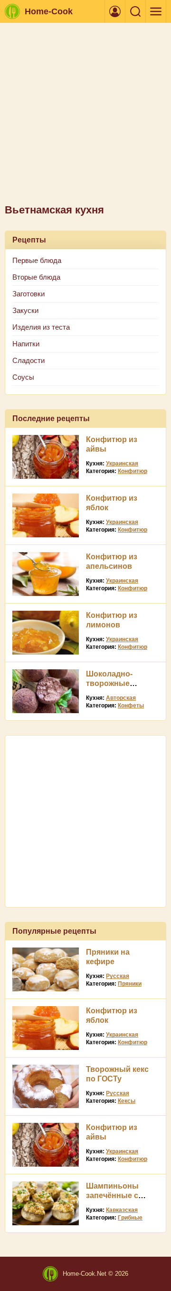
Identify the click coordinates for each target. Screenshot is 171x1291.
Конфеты (131, 705)
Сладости (28, 360)
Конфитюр (132, 471)
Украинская (122, 463)
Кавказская (122, 1210)
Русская (117, 976)
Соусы (23, 377)
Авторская (121, 698)
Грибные (130, 1217)
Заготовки (28, 294)
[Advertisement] (85, 118)
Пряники (130, 983)
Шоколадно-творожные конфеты (109, 683)
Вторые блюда (36, 277)
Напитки (25, 344)
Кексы (126, 1101)
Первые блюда (36, 260)
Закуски (25, 310)
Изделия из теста (41, 327)
